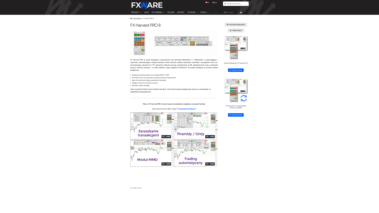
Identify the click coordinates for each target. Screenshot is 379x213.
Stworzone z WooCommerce (164, 191)
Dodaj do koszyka (237, 70)
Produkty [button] (135, 12)
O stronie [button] (191, 12)
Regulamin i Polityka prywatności (142, 191)
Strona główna (137, 18)
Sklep (146, 12)
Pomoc (203, 12)
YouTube (170, 12)
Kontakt (180, 12)
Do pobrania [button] (157, 12)
